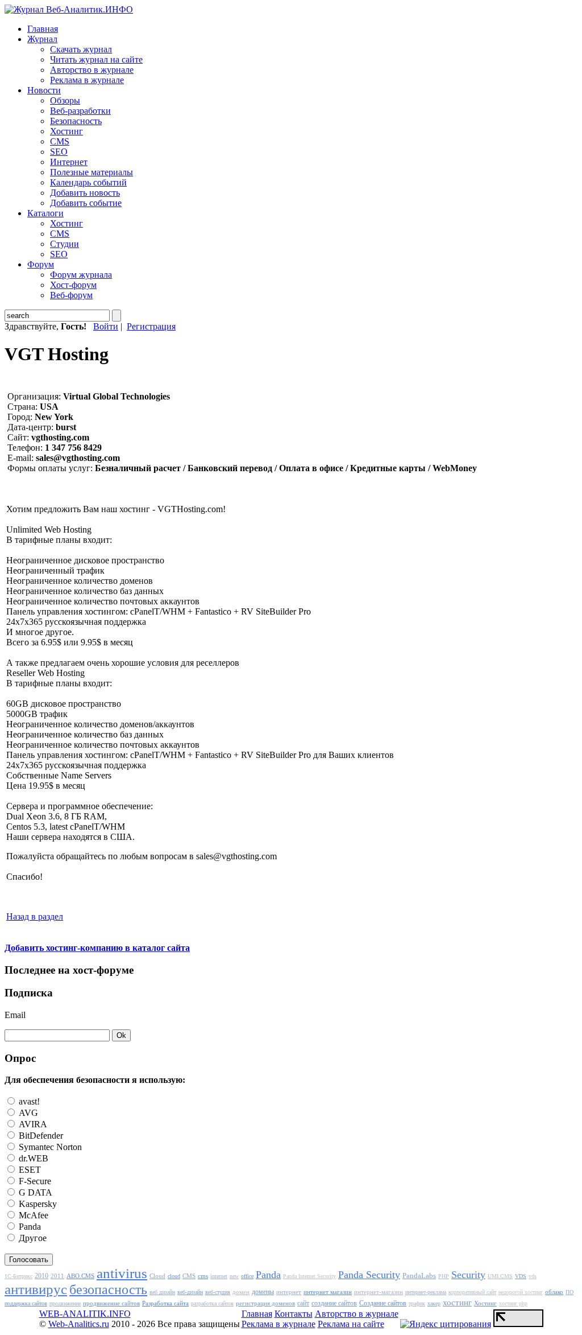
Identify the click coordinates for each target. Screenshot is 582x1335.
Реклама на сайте (351, 1324)
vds (533, 1276)
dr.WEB (32, 1158)
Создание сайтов (382, 1303)
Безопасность (76, 121)
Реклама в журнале (87, 80)
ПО (569, 1292)
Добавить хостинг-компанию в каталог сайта (97, 948)
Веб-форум (71, 295)
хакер (433, 1303)
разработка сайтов (212, 1303)
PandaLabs (419, 1275)
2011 (57, 1275)
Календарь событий (88, 182)
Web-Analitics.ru (78, 1324)
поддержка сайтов (26, 1303)
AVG (27, 1113)
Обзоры (65, 100)
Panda (28, 1226)
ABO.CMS (80, 1275)
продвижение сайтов (111, 1303)
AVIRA (31, 1124)
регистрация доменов (265, 1303)
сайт (303, 1303)
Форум (40, 264)
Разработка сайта (165, 1303)
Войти (105, 326)
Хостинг (66, 131)
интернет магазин (328, 1291)
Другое (31, 1238)
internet (218, 1276)
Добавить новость (85, 192)
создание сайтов (334, 1303)
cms (203, 1275)
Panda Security (369, 1274)
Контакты (294, 1313)
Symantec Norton (49, 1147)
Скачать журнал (81, 49)
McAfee (32, 1215)
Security (468, 1274)
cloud (174, 1276)
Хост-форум (73, 285)
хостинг (457, 1302)
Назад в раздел (34, 916)
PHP (443, 1276)
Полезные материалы (91, 172)
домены (263, 1292)
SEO (59, 151)
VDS (520, 1276)
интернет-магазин (378, 1291)
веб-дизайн (190, 1292)
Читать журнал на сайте (96, 59)
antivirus (122, 1273)
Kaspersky (36, 1204)
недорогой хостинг (520, 1292)
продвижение (65, 1303)
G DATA (34, 1192)
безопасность (108, 1289)
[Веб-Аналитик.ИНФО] (69, 9)
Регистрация (151, 326)
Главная (42, 29)
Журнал (42, 39)
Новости (44, 90)
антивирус (36, 1289)
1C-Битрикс (18, 1276)
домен (241, 1291)
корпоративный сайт (472, 1292)
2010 (41, 1276)
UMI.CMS (500, 1276)
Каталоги (45, 213)
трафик (417, 1303)
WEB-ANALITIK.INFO (85, 1313)
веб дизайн (162, 1292)
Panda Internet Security (309, 1276)
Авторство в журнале (92, 70)
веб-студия (217, 1292)
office (247, 1276)
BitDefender (39, 1135)
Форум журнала (81, 274)
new (234, 1276)
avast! (28, 1101)
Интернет (69, 162)
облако (554, 1291)
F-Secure (33, 1181)
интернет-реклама (425, 1292)
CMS (59, 141)
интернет (288, 1291)
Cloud (157, 1275)
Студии (64, 244)
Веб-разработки (80, 111)
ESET (28, 1170)
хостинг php (513, 1303)
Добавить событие (86, 203)
